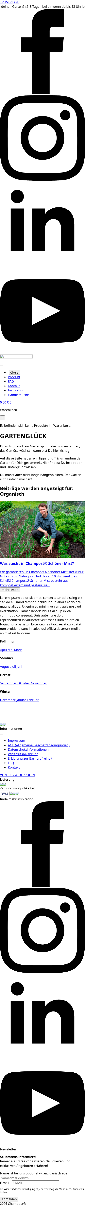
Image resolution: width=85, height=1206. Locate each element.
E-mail (5, 1183)
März (18, 650)
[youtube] (42, 352)
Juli (14, 666)
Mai (11, 650)
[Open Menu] (1, 365)
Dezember (8, 700)
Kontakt (14, 386)
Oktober (24, 683)
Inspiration (16, 390)
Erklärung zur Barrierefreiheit (30, 758)
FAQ (11, 381)
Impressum (16, 740)
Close (14, 372)
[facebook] (42, 93)
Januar (21, 700)
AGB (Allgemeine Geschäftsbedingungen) (39, 745)
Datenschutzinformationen (28, 749)
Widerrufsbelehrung (23, 754)
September (8, 683)
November (39, 683)
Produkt (14, 377)
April (4, 650)
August (5, 666)
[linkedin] (42, 266)
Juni (19, 666)
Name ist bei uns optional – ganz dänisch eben (34, 1173)
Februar (33, 700)
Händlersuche (18, 395)
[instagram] (42, 179)
